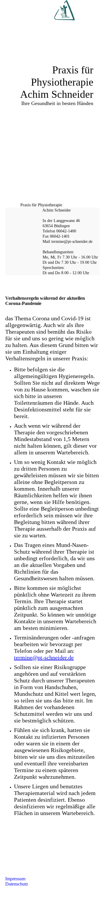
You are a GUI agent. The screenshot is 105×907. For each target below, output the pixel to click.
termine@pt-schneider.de (44, 657)
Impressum (15, 878)
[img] (64, 10)
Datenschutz (16, 883)
